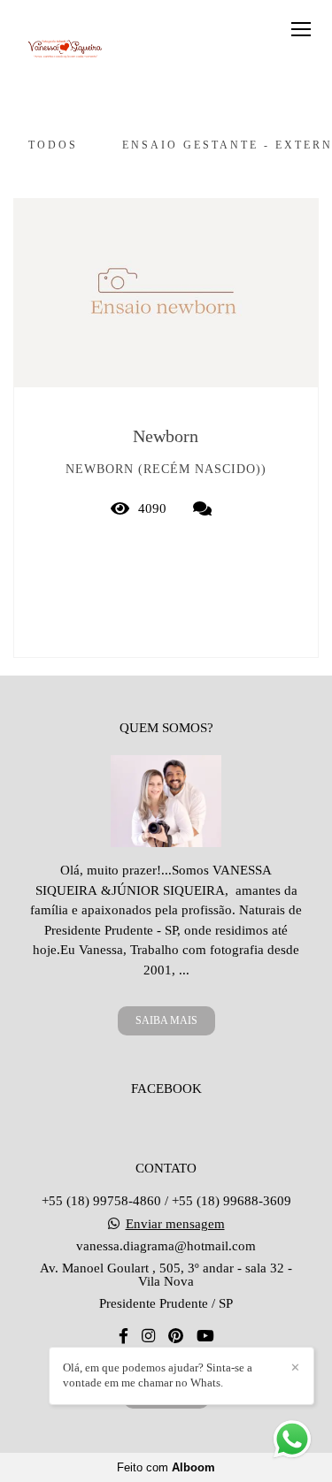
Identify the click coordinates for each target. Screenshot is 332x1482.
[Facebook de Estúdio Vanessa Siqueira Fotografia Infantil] (123, 1336)
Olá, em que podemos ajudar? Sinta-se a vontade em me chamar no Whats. (157, 1375)
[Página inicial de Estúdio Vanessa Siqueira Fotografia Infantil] (63, 47)
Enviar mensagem (175, 1224)
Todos (53, 145)
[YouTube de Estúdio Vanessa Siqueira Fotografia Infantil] (205, 1336)
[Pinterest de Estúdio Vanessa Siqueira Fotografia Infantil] (175, 1336)
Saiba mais (166, 1020)
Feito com (166, 1467)
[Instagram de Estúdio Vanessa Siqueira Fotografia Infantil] (148, 1336)
